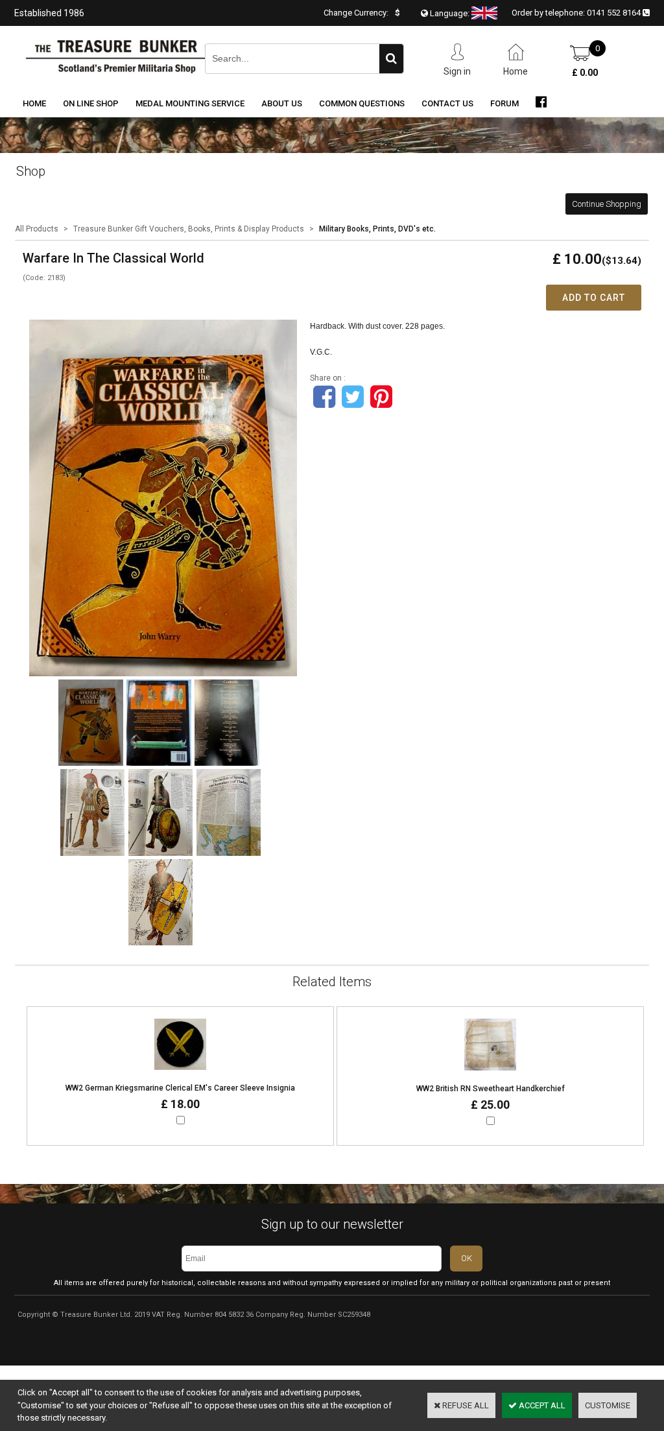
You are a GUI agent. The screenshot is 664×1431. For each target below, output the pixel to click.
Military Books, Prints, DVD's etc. (377, 228)
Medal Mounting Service (190, 103)
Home (34, 103)
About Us (281, 103)
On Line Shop (91, 103)
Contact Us (447, 103)
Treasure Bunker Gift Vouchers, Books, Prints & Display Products (188, 228)
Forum (504, 103)
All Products (36, 228)
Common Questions (362, 103)
